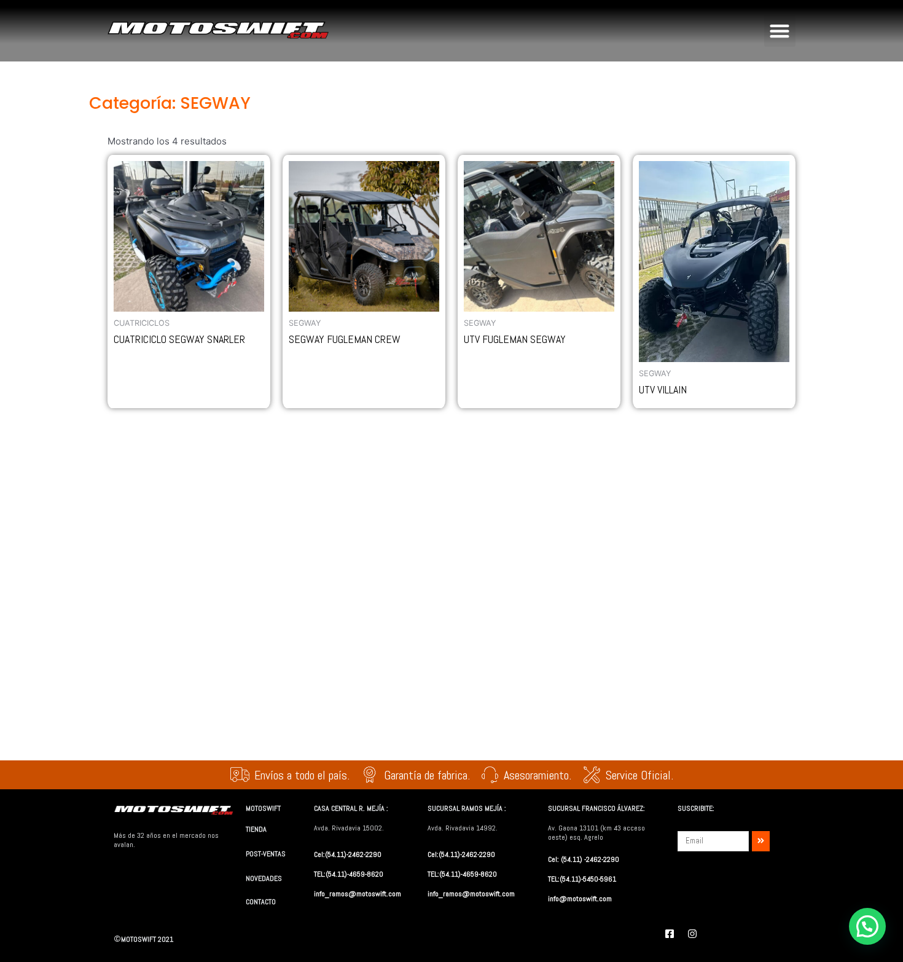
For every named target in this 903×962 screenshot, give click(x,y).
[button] (780, 31)
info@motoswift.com (580, 899)
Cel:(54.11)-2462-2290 (347, 854)
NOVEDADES (264, 878)
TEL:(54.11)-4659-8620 (348, 874)
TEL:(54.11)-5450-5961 (582, 879)
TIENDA (256, 829)
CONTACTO (261, 902)
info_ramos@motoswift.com (357, 894)
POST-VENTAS (266, 854)
